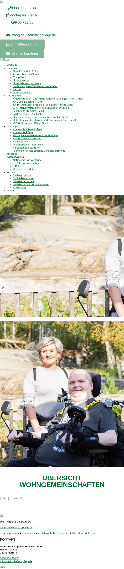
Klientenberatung (24, 53)
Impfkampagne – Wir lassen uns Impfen (35, 86)
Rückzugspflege (21, 141)
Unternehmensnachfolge (27, 83)
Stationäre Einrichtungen (27, 138)
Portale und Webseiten (26, 163)
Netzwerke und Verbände (27, 160)
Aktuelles (11, 154)
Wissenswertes (15, 157)
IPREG (16, 166)
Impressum (12, 533)
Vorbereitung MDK (24, 169)
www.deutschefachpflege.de (16, 527)
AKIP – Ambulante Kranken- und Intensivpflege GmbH (43, 105)
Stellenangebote (22, 175)
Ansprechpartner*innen (26, 74)
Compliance (19, 77)
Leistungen (12, 126)
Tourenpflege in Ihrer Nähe (28, 144)
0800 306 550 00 (23, 15)
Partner (17, 89)
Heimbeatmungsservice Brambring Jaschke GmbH (41, 117)
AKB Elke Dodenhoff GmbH (28, 101)
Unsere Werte (21, 80)
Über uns (11, 68)
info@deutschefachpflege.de (33, 35)
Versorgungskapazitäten (26, 147)
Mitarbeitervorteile (23, 181)
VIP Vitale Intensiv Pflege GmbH (31, 123)
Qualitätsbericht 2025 (25, 71)
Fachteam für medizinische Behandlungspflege (39, 151)
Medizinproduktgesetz (85, 533)
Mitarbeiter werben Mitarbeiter (31, 184)
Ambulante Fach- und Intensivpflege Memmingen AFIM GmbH (48, 98)
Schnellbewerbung (23, 44)
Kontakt (11, 190)
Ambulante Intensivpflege (27, 129)
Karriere (11, 172)
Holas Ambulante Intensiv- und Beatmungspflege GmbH (44, 120)
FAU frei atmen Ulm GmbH (28, 114)
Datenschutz (30, 533)
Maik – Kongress (22, 92)
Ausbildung (19, 187)
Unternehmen (14, 95)
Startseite (11, 65)
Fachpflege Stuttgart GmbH (28, 111)
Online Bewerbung (23, 178)
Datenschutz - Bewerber (54, 533)
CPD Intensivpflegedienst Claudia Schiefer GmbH (41, 108)
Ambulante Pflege (23, 132)
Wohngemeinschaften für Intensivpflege (35, 135)
